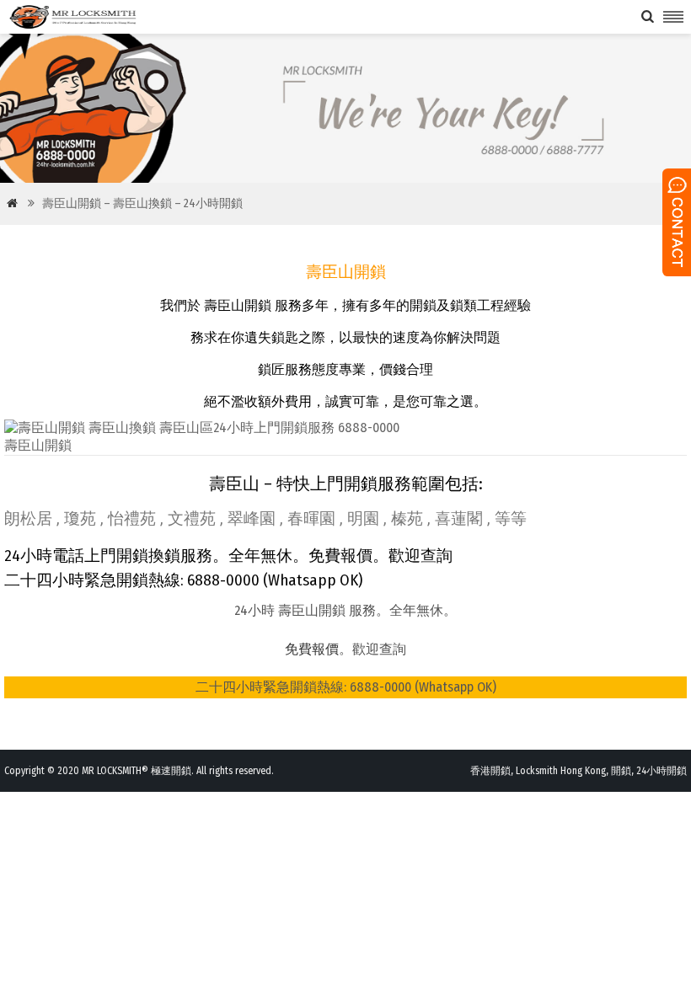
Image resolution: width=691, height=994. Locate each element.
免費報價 (312, 649)
